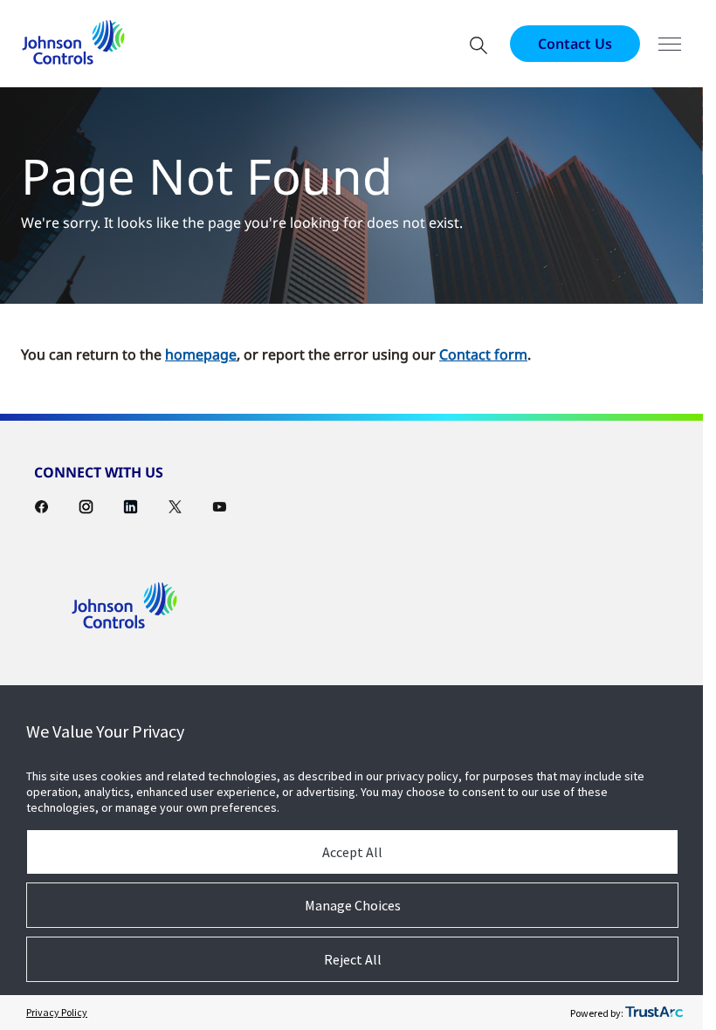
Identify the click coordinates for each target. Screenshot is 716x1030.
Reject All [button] (353, 959)
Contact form (483, 354)
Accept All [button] (352, 852)
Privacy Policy (56, 1012)
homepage (201, 354)
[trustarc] (654, 1012)
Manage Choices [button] (353, 905)
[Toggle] (669, 44)
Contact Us (575, 43)
